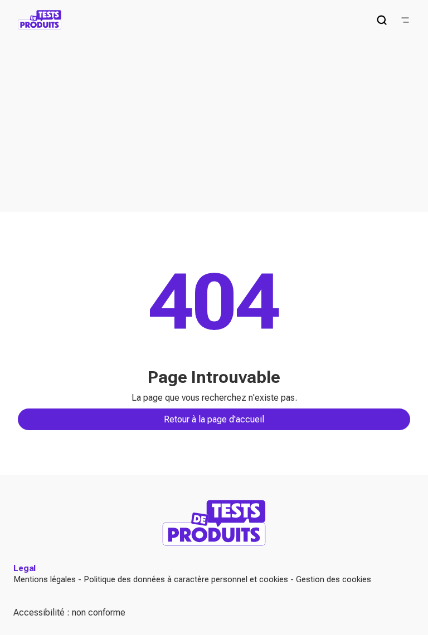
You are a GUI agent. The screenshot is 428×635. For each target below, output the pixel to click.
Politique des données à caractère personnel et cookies (186, 579)
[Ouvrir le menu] (405, 20)
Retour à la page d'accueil (214, 419)
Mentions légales (44, 579)
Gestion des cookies (333, 579)
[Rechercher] (382, 20)
